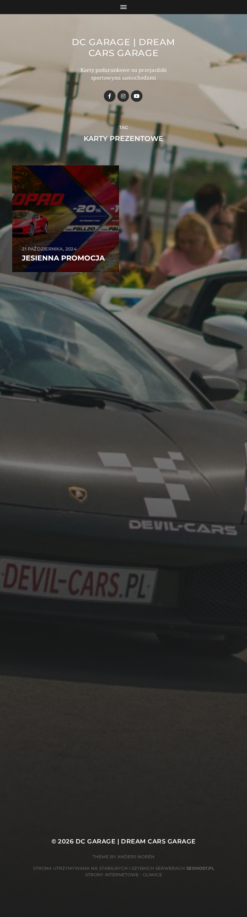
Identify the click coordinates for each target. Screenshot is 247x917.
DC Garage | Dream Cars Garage (123, 47)
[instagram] (123, 96)
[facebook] (109, 96)
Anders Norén (135, 856)
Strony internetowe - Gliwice (123, 874)
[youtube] (136, 96)
